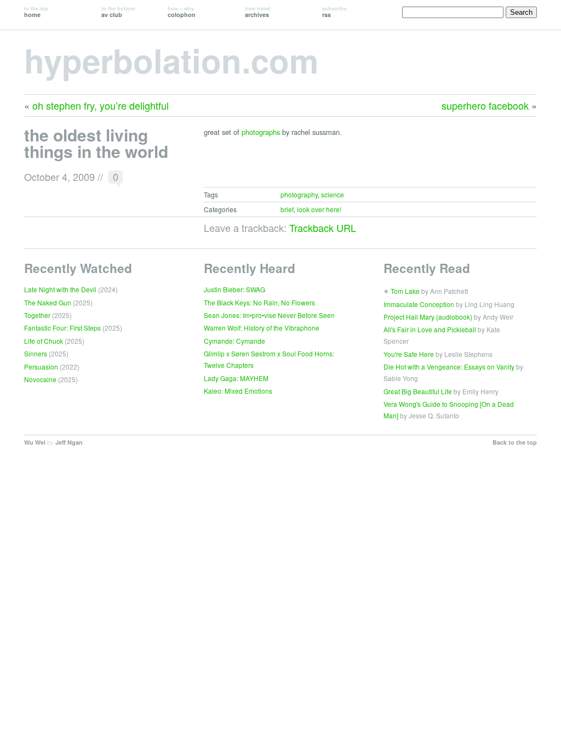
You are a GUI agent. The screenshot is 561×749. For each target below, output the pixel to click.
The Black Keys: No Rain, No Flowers (259, 302)
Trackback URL (322, 227)
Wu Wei (34, 442)
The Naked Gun (47, 302)
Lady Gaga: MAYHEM (236, 378)
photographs (261, 132)
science (332, 194)
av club (118, 12)
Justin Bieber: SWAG (234, 289)
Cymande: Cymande (234, 340)
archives (258, 12)
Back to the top (515, 442)
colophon (182, 12)
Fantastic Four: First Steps (62, 327)
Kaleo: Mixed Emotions (238, 390)
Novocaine (40, 379)
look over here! (319, 209)
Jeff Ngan (69, 442)
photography (299, 194)
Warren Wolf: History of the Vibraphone (261, 327)
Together (37, 315)
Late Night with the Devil (60, 289)
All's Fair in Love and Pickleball (429, 329)
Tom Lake (405, 291)
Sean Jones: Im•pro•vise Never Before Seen (269, 315)
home (36, 12)
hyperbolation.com (171, 59)
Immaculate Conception (418, 304)
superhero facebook (485, 105)
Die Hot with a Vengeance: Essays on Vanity (448, 366)
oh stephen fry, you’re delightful (100, 105)
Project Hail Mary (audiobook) (427, 316)
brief (287, 209)
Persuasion (41, 366)
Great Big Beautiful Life (417, 391)
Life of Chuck (43, 340)
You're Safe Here (408, 354)
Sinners (35, 353)
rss (334, 12)
